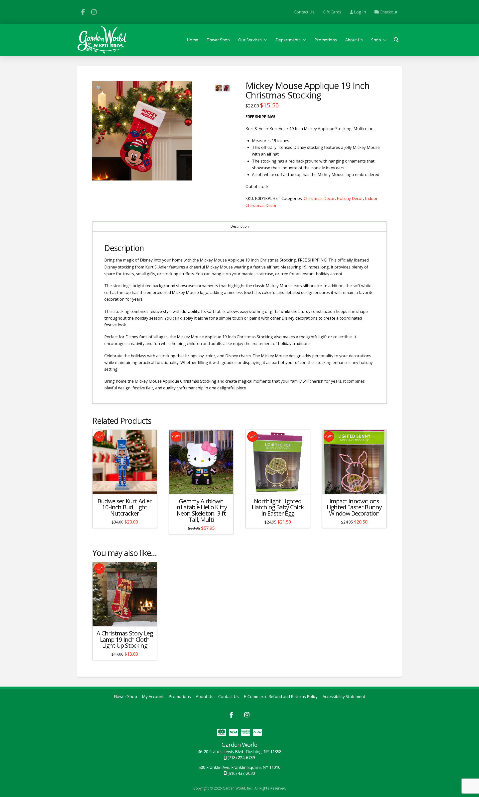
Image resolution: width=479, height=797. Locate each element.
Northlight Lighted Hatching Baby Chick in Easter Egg (278, 507)
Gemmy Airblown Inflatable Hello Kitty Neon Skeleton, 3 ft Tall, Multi (201, 510)
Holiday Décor (350, 198)
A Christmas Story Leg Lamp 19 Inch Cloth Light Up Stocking (125, 639)
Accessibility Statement (344, 696)
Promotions (180, 696)
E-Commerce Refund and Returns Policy (281, 696)
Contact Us (228, 696)
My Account (153, 696)
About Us (204, 696)
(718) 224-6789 (241, 757)
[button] (396, 39)
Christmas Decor (319, 198)
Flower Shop (125, 696)
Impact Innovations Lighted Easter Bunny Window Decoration (354, 507)
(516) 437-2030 (241, 773)
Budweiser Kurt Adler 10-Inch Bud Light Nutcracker (125, 507)
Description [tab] (239, 226)
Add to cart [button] (127, 485)
